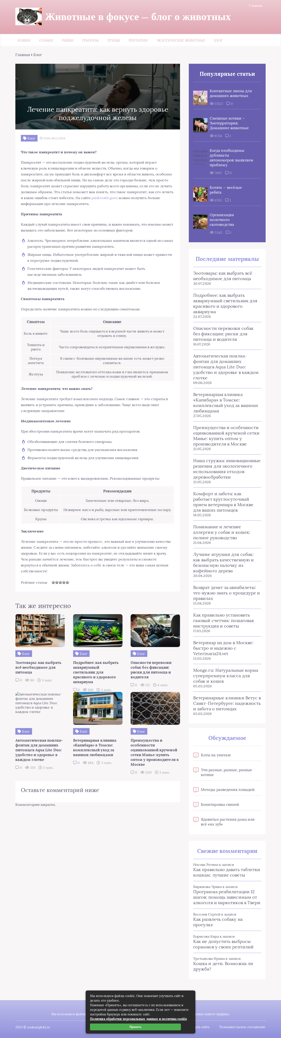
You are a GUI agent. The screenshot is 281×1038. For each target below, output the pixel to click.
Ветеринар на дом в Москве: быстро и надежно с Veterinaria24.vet (223, 648)
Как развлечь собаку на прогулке (218, 921)
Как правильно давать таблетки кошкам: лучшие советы (226, 872)
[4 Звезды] (64, 582)
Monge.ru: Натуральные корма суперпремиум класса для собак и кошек (225, 675)
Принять (136, 1027)
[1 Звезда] (53, 582)
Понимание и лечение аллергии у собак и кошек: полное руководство (221, 532)
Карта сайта (200, 1027)
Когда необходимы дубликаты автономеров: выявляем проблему (231, 157)
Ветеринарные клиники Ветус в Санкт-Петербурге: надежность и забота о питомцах (227, 703)
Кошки (24, 40)
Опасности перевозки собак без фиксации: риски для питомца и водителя (223, 333)
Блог (218, 40)
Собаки (46, 40)
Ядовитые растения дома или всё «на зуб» (228, 822)
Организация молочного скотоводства (222, 219)
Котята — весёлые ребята (226, 190)
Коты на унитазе (216, 755)
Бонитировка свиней (220, 804)
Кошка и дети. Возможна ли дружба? (223, 966)
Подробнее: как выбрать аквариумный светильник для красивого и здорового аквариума (225, 303)
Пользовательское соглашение (242, 1027)
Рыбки (68, 40)
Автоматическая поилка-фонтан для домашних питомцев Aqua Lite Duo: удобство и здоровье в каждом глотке (226, 366)
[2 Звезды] (57, 582)
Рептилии (138, 40)
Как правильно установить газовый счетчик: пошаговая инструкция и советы (223, 620)
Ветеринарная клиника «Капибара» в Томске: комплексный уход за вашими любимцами (225, 403)
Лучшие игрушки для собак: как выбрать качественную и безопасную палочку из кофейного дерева (223, 562)
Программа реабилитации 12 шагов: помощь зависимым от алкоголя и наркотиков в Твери (226, 897)
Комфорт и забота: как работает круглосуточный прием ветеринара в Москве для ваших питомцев (223, 502)
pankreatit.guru (105, 198)
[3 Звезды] (60, 582)
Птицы (113, 40)
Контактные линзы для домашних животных (231, 93)
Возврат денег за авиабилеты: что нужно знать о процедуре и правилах (226, 593)
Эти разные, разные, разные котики (226, 772)
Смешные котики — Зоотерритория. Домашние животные (229, 123)
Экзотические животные (181, 40)
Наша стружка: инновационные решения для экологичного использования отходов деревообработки (227, 469)
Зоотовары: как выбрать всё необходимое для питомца (222, 275)
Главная (255, 5)
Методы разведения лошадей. (228, 789)
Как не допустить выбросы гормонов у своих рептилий (223, 944)
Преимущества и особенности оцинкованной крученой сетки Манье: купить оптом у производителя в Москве (226, 436)
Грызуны (90, 40)
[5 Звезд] (67, 582)
